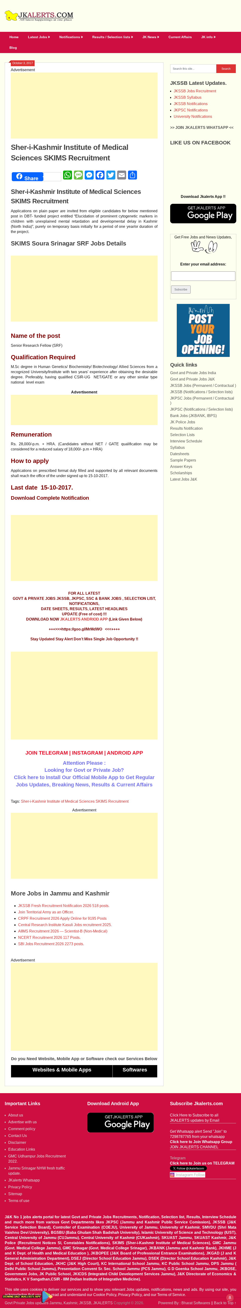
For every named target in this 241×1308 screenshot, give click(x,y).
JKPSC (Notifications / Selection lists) (201, 409)
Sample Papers (183, 460)
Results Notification (186, 428)
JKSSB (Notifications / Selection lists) (201, 392)
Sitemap (15, 1194)
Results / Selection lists (111, 37)
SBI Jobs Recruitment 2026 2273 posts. (51, 944)
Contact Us (17, 1136)
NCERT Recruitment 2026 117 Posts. (49, 938)
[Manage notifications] (230, 1297)
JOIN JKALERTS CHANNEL (194, 1147)
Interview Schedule (186, 441)
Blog (13, 47)
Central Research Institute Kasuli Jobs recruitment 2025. (65, 925)
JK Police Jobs (182, 422)
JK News (149, 37)
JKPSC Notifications (191, 110)
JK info (207, 37)
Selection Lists (182, 435)
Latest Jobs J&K (183, 479)
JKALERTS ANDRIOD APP (84, 619)
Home (14, 37)
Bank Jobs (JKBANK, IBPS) (193, 416)
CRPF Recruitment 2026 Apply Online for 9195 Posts (62, 918)
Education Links (21, 1149)
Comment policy (21, 1129)
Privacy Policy (20, 1187)
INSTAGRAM (87, 753)
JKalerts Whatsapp (24, 1180)
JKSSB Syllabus (187, 97)
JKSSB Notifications (191, 104)
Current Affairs (180, 37)
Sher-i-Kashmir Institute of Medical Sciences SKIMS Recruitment (75, 801)
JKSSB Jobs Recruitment (195, 91)
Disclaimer (17, 1142)
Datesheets (179, 454)
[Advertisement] (84, 106)
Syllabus (177, 448)
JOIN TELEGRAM (46, 753)
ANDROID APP (125, 753)
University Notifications (193, 116)
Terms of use (18, 1201)
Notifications (69, 37)
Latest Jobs (37, 37)
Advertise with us (22, 1122)
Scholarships (181, 473)
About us (15, 1115)
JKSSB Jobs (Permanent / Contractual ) (203, 386)
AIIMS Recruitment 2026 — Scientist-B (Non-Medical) (62, 931)
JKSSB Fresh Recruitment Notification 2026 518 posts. (63, 906)
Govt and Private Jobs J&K (192, 379)
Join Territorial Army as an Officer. (46, 912)
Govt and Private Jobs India (193, 373)
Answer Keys (181, 467)
